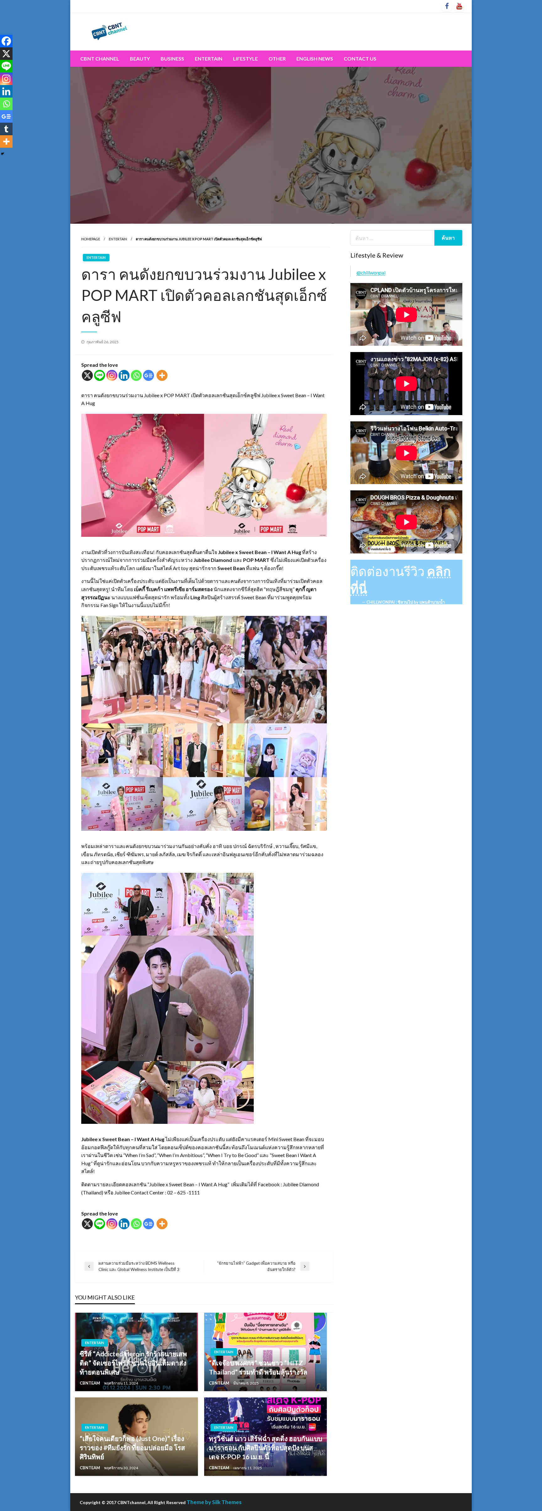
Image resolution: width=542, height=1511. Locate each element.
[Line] (99, 375)
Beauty (140, 58)
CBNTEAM (90, 1383)
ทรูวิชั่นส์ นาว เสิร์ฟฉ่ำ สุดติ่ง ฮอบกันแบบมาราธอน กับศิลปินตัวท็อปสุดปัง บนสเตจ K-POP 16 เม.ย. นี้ (265, 1447)
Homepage (90, 239)
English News (314, 58)
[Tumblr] (6, 129)
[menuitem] (100, 59)
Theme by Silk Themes (214, 1502)
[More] (162, 375)
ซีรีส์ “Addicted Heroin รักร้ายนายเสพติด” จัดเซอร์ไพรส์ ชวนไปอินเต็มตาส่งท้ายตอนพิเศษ (133, 1363)
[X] (87, 375)
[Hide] (2, 153)
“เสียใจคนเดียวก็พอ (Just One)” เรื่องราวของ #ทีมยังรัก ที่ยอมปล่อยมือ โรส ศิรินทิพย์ (132, 1447)
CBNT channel (99, 58)
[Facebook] (6, 41)
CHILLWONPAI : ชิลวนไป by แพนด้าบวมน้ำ (405, 602)
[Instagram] (111, 375)
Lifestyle (245, 58)
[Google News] (148, 375)
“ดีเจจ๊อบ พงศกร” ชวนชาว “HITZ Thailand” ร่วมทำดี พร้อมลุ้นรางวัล (258, 1367)
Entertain (208, 58)
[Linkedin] (124, 375)
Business (172, 58)
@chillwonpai (371, 272)
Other (277, 58)
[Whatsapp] (136, 375)
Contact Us (360, 58)
